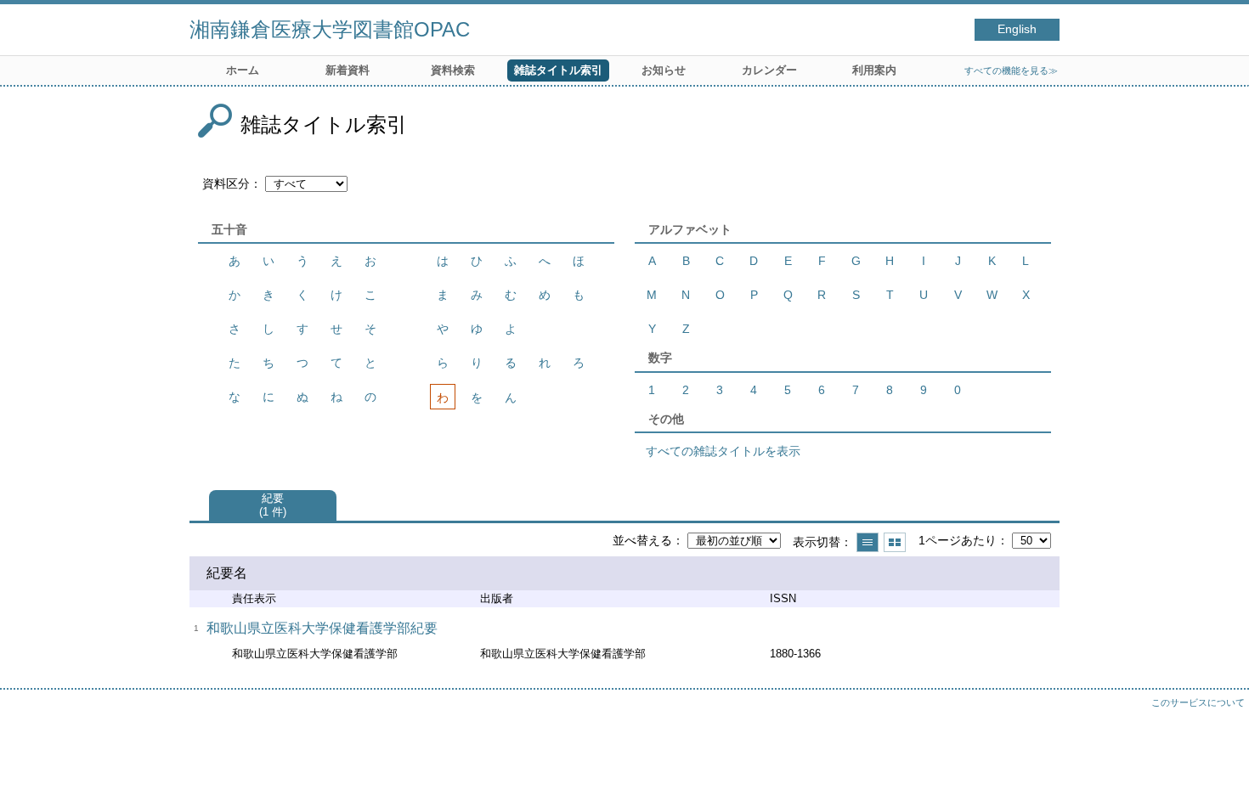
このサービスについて (1198, 702)
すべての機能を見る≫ (1011, 70)
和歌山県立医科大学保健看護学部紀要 (322, 628)
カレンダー (769, 70)
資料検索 (453, 70)
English (1017, 29)
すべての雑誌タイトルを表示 (723, 451)
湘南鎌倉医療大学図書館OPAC (329, 29)
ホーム (242, 70)
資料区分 (226, 183)
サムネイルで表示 (895, 542)
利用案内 (874, 70)
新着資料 (347, 70)
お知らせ (663, 70)
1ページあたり (957, 540)
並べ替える (642, 540)
